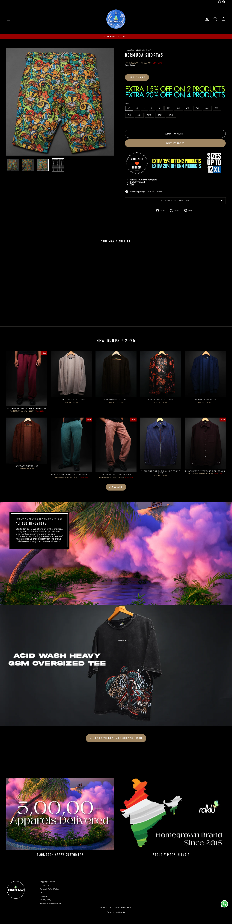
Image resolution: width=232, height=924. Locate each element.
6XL (207, 108)
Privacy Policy (45, 900)
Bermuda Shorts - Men (140, 50)
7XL (217, 108)
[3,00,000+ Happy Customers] (60, 814)
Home (127, 50)
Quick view (32, 300)
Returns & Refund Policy (49, 889)
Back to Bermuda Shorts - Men (118, 738)
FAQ (132, 184)
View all (116, 487)
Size (127, 104)
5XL (197, 108)
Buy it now (175, 143)
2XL (169, 108)
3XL (178, 108)
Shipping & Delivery (47, 882)
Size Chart (137, 77)
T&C (41, 893)
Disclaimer (44, 896)
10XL (149, 115)
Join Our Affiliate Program (50, 903)
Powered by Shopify (116, 912)
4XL (188, 108)
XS (129, 108)
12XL (171, 115)
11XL (160, 115)
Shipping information (175, 201)
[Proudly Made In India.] (172, 814)
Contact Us (44, 885)
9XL (139, 115)
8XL (129, 115)
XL (160, 108)
